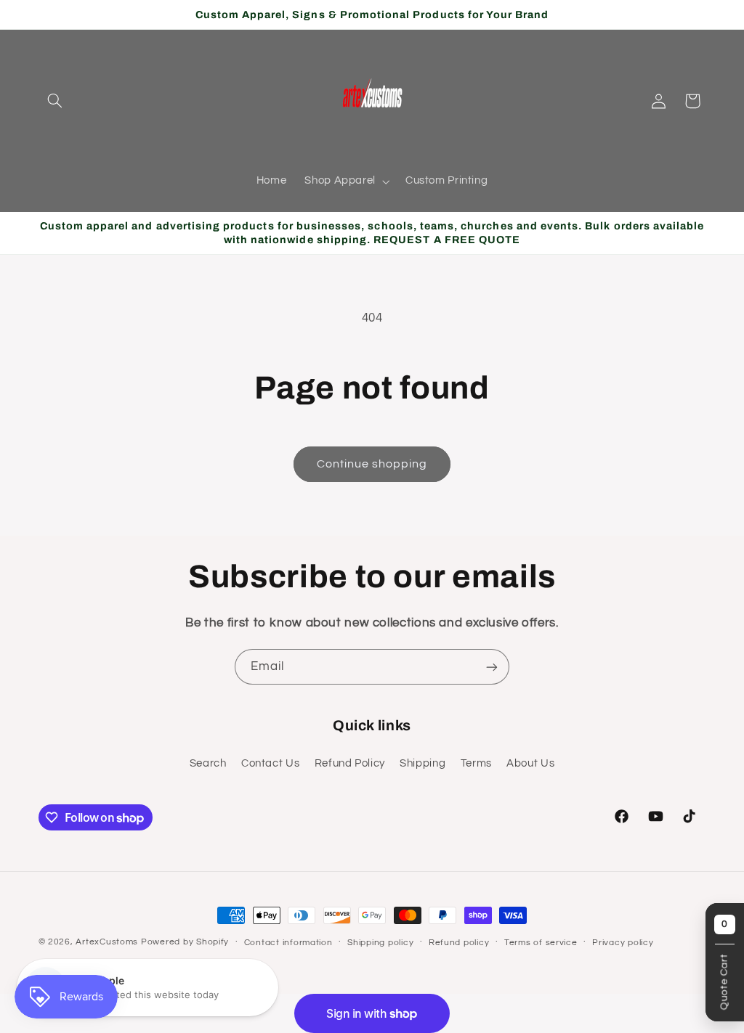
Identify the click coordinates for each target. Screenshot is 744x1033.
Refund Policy (350, 763)
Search (208, 763)
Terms (476, 763)
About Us (530, 763)
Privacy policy (622, 943)
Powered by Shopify (185, 942)
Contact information (288, 943)
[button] (55, 101)
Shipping (422, 763)
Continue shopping (372, 464)
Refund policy (459, 943)
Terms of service (541, 943)
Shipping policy (380, 943)
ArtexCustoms (107, 942)
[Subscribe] (492, 667)
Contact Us (270, 763)
